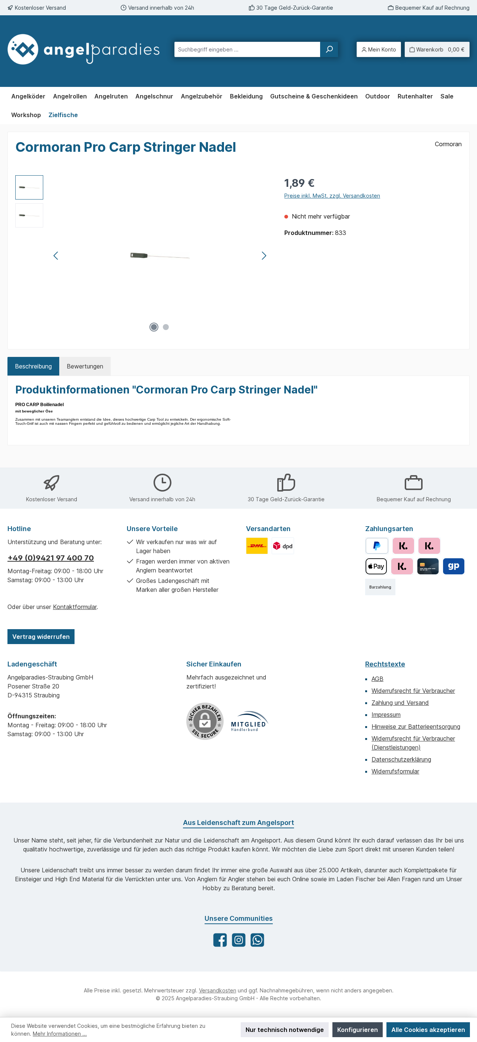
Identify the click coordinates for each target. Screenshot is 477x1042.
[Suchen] (329, 49)
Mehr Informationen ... (60, 1033)
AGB (377, 678)
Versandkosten (217, 990)
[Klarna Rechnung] (403, 545)
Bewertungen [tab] (85, 366)
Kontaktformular (75, 607)
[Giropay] (454, 566)
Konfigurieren (357, 1029)
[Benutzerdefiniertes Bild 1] (257, 545)
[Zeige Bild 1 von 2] (154, 327)
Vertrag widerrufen (41, 636)
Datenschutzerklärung (401, 759)
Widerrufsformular (395, 771)
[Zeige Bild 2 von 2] (166, 327)
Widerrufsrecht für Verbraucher (413, 690)
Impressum (386, 714)
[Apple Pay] (376, 566)
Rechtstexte (385, 664)
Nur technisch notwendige (285, 1029)
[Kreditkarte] (428, 566)
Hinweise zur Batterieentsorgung (416, 726)
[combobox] (247, 49)
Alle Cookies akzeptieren (428, 1029)
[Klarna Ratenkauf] (429, 545)
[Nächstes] (263, 256)
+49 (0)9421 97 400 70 (50, 557)
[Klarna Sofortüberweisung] (402, 566)
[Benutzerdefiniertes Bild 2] (283, 545)
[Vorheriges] (56, 256)
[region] (142, 255)
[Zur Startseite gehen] (83, 49)
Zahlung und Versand (400, 702)
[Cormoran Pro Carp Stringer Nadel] (160, 255)
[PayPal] (377, 545)
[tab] (33, 366)
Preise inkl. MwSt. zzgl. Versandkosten (332, 195)
